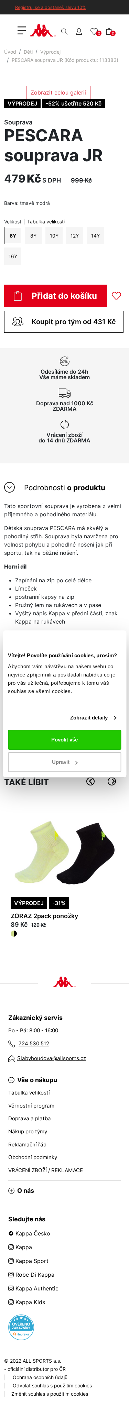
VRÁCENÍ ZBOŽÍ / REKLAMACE (45, 1170)
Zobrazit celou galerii (58, 92)
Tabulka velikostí (46, 221)
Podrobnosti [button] (63, 488)
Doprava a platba (29, 1118)
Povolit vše (64, 739)
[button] (79, 31)
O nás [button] (25, 1191)
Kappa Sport (31, 1260)
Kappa (23, 1247)
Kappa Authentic (36, 1288)
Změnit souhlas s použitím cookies (49, 1394)
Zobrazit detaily (89, 717)
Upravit (60, 762)
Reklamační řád (27, 1144)
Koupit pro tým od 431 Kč (74, 322)
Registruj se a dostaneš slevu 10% (50, 7)
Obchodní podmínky (32, 1157)
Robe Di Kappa (34, 1274)
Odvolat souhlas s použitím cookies (52, 1385)
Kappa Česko (32, 1233)
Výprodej (50, 52)
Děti (28, 52)
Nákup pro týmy (27, 1131)
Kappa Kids (29, 1302)
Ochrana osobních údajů (40, 1377)
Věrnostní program (31, 1105)
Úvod (10, 52)
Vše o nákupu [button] (37, 1080)
